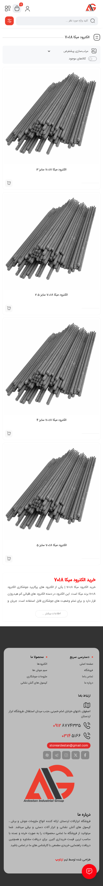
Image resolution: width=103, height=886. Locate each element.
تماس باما (87, 676)
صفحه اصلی (86, 664)
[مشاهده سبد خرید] (17, 8)
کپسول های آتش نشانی (34, 683)
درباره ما (88, 683)
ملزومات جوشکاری (37, 676)
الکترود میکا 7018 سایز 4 (51, 420)
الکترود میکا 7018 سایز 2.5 (51, 294)
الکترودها (42, 664)
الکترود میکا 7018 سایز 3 (51, 169)
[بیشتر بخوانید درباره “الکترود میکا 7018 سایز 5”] (8, 559)
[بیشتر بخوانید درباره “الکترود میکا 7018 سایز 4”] (8, 433)
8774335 (67, 725)
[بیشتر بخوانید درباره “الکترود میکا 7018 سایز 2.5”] (8, 308)
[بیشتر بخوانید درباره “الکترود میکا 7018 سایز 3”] (8, 183)
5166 (71, 735)
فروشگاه (88, 670)
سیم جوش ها (39, 670)
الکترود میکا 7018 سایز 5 (51, 545)
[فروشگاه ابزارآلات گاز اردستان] (91, 8)
